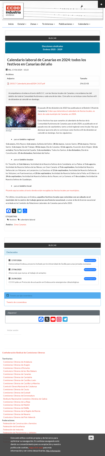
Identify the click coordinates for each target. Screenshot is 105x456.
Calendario (83, 24)
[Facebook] (40, 318)
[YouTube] (52, 318)
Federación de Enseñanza (14, 426)
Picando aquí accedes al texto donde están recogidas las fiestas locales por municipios (42, 190)
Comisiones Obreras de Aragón (16, 365)
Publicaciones (66, 24)
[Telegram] (65, 318)
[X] (46, 318)
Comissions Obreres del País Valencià (19, 417)
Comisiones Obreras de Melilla (16, 408)
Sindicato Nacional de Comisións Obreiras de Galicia (25, 399)
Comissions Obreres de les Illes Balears (20, 371)
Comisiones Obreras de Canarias (17, 374)
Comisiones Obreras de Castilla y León (19, 380)
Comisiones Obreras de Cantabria (17, 377)
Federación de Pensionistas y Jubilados (19, 432)
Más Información (53, 451)
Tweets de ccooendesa (16, 302)
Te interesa (47, 24)
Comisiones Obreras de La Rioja (16, 402)
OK (91, 438)
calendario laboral (27, 219)
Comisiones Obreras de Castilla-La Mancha (21, 383)
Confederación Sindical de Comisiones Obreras (23, 352)
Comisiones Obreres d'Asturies (16, 368)
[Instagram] (59, 318)
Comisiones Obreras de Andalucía (17, 362)
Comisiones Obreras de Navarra (16, 414)
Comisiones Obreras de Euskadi (16, 392)
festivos (13, 219)
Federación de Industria (13, 429)
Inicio (11, 24)
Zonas (33, 24)
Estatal (21, 24)
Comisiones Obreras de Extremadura (19, 395)
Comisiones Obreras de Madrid (16, 405)
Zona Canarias (20, 224)
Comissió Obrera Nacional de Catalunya (20, 386)
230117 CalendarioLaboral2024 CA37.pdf (27, 83)
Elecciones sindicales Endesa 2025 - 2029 (52, 48)
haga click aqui (36, 447)
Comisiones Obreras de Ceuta (16, 389)
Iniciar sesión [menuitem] (12, 330)
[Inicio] (13, 10)
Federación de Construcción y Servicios (20, 423)
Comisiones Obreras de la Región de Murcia (21, 411)
